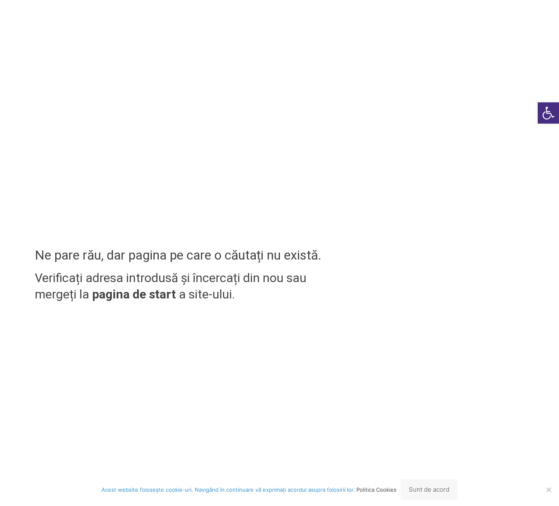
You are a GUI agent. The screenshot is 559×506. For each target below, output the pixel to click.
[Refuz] (549, 490)
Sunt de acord (429, 489)
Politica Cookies (376, 489)
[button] (548, 113)
